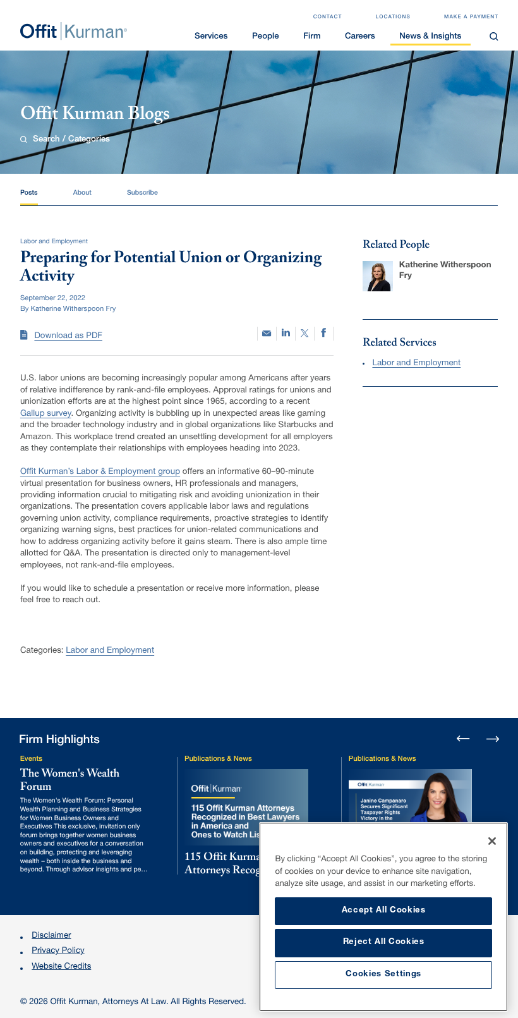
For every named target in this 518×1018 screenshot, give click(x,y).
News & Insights (430, 37)
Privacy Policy (58, 951)
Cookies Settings (383, 975)
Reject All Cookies (384, 942)
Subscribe (142, 193)
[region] (383, 917)
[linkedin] (286, 334)
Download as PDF (68, 336)
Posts (28, 193)
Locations (393, 17)
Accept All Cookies (384, 911)
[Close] (492, 841)
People (265, 37)
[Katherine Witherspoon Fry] (378, 276)
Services (211, 37)
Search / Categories (71, 140)
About (82, 193)
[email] (267, 333)
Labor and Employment (110, 650)
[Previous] (463, 739)
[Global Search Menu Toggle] (494, 36)
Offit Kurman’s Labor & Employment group (100, 472)
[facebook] (324, 333)
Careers (360, 37)
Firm (311, 37)
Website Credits (61, 967)
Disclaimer (51, 936)
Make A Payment (471, 17)
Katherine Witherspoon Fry (445, 271)
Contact (327, 17)
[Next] (492, 737)
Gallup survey (45, 413)
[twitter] (305, 334)
